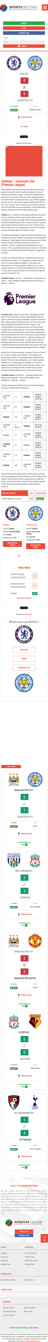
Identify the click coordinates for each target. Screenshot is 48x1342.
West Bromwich (23, 871)
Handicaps (4, 1257)
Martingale (4, 1260)
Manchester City (23, 790)
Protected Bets (29, 1264)
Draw (24, 658)
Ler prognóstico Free (22, 843)
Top (44, 1240)
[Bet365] (14, 110)
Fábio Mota (28, 143)
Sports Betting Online (18, 8)
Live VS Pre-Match (31, 1253)
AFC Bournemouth (24, 1113)
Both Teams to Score (31, 1260)
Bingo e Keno (28, 1311)
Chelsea (23, 74)
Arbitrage (4, 1253)
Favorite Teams (30, 1257)
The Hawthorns (35, 907)
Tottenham (25, 1140)
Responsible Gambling (8, 1280)
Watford (25, 1059)
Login (24, 28)
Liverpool (25, 897)
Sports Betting (22, 1327)
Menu (45, 7)
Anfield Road (35, 1068)
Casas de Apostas (9, 1315)
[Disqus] (24, 733)
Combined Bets (6, 1264)
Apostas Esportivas (9, 1311)
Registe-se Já (24, 1231)
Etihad (35, 826)
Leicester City (25, 100)
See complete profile (24, 598)
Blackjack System (9, 1308)
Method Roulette (29, 1308)
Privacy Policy (28, 1280)
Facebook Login (24, 33)
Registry (24, 23)
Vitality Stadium (35, 1149)
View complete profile (12, 544)
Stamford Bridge (35, 110)
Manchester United (25, 978)
